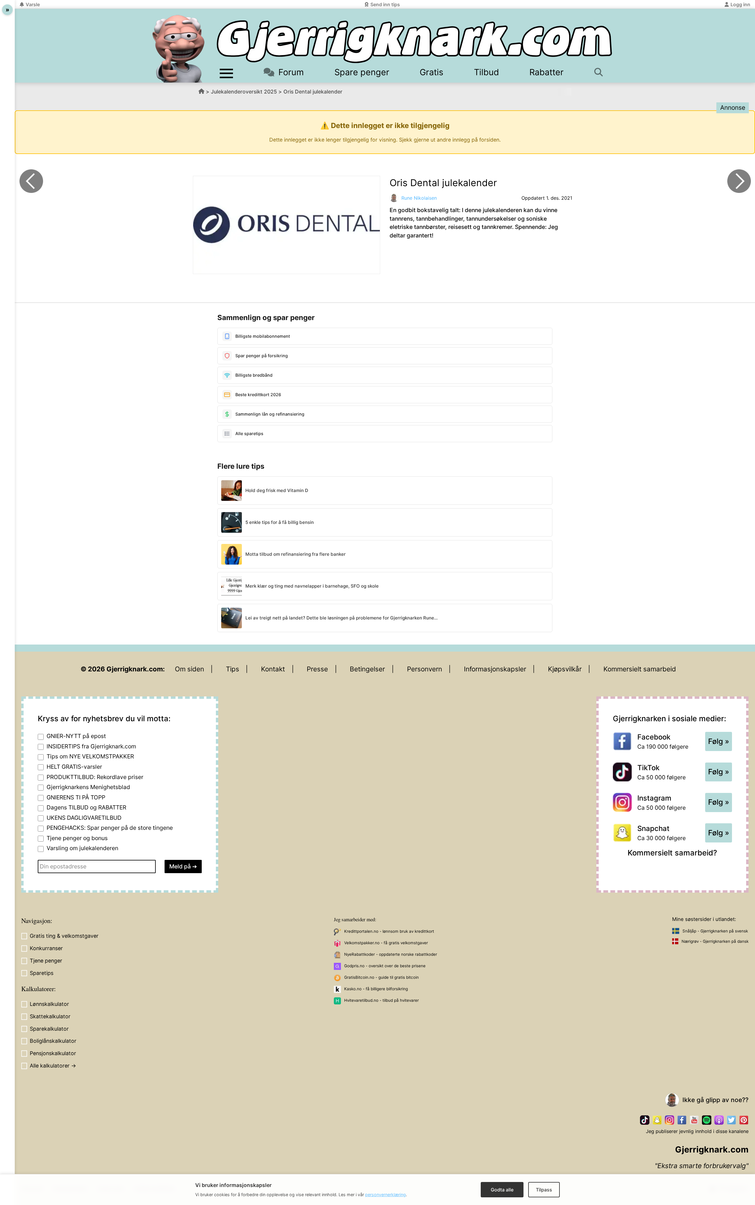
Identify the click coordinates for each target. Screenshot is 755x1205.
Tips (232, 669)
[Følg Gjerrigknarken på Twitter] (731, 1120)
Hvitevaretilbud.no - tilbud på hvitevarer (381, 1000)
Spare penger (361, 72)
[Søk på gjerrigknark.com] (601, 72)
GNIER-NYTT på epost (76, 736)
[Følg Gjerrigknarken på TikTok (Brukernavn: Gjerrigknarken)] (644, 1120)
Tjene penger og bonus (77, 838)
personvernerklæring (385, 1194)
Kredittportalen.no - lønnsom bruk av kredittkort (389, 931)
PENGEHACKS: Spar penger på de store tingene (110, 827)
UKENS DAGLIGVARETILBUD (84, 817)
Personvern (424, 669)
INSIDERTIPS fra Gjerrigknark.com (91, 746)
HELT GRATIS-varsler (74, 766)
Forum (291, 72)
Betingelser (367, 669)
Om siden (189, 669)
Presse (317, 669)
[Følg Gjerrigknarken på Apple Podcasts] (719, 1120)
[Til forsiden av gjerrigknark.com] (178, 49)
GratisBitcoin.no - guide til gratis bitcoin (381, 977)
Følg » (718, 741)
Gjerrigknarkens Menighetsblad (88, 787)
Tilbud (486, 72)
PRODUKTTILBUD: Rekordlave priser (95, 777)
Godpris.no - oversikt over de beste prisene (385, 965)
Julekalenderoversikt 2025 (244, 91)
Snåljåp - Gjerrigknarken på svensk (715, 931)
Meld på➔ (183, 866)
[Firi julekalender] (31, 181)
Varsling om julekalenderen (82, 848)
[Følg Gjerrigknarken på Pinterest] (744, 1120)
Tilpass (544, 1190)
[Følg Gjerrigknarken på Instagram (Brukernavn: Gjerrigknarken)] (669, 1120)
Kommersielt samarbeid (639, 669)
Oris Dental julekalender (312, 91)
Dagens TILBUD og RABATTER (86, 807)
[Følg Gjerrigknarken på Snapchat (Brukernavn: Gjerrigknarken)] (657, 1120)
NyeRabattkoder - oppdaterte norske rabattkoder (390, 954)
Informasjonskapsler (495, 669)
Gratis (431, 72)
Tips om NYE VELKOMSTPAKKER (90, 756)
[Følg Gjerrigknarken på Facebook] (682, 1120)
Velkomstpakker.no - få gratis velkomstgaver (386, 942)
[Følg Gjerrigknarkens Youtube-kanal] (694, 1120)
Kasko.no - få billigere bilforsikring (376, 988)
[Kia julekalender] (739, 181)
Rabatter (546, 72)
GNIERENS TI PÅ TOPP (76, 797)
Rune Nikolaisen (419, 198)
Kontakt (273, 669)
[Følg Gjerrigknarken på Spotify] (706, 1120)
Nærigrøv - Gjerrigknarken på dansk (715, 941)
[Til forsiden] (414, 42)
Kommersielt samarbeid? (672, 852)
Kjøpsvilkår (565, 669)
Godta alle (502, 1190)
